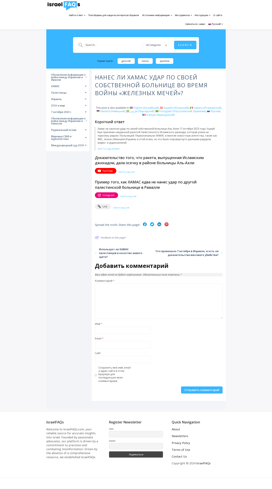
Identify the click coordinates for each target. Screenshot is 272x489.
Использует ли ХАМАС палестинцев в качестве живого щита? (120, 253)
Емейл (112, 440)
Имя (98, 324)
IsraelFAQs (203, 463)
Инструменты (182, 15)
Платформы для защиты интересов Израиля (113, 15)
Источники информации (156, 15)
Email (99, 338)
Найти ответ (76, 15)
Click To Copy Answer (109, 148)
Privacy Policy (181, 443)
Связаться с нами (195, 23)
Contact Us (179, 456)
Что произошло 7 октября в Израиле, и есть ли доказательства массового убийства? (187, 253)
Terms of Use (181, 450)
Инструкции (201, 15)
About (176, 429)
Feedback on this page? (113, 237)
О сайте (217, 15)
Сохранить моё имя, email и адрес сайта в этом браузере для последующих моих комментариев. (114, 374)
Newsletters (180, 436)
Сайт (98, 353)
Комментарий (104, 280)
